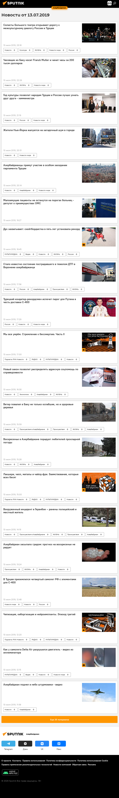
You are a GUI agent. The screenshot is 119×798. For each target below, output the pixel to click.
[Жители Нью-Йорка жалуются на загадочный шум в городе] (99, 138)
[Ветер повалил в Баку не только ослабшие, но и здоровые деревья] (99, 412)
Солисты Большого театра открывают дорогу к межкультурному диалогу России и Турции (31, 26)
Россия (71, 50)
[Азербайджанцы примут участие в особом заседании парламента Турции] (99, 173)
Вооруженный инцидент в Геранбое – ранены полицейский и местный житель (39, 511)
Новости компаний (62, 764)
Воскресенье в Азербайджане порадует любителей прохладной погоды (41, 441)
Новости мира (55, 50)
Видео (28, 254)
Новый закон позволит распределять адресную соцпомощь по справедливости (40, 371)
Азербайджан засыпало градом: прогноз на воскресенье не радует (39, 546)
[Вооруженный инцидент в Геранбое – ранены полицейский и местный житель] (99, 517)
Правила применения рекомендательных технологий (26, 764)
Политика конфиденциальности (61, 760)
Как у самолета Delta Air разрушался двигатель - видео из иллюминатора (38, 651)
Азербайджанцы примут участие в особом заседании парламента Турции (35, 167)
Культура (23, 50)
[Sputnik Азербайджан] (14, 5)
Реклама (92, 764)
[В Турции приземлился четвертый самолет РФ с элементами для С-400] (99, 587)
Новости (8, 50)
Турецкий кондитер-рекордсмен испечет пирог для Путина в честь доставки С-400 (39, 301)
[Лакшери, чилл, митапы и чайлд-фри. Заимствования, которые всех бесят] (99, 482)
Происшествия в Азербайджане (32, 429)
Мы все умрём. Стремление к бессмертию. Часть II (34, 334)
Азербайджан (25, 190)
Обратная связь (79, 764)
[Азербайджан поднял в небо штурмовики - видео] (99, 692)
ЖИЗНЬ (38, 50)
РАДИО (35, 359)
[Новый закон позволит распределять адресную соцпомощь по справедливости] (99, 377)
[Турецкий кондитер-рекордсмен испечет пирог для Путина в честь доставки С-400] (99, 307)
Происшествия (58, 289)
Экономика (24, 394)
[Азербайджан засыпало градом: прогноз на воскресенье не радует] (99, 552)
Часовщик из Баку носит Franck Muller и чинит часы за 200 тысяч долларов (38, 61)
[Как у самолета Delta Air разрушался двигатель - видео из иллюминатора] (99, 657)
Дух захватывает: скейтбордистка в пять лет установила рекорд (41, 229)
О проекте (6, 760)
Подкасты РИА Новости (14, 359)
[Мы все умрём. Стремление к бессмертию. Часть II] (99, 342)
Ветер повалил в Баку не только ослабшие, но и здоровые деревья (38, 406)
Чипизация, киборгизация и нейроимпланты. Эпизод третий (39, 614)
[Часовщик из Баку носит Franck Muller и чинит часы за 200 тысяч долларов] (99, 68)
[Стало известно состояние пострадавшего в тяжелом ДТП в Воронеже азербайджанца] (99, 272)
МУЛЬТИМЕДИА (11, 254)
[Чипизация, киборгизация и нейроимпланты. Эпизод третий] (99, 622)
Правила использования (33, 760)
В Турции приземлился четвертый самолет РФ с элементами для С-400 (39, 581)
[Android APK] (10, 772)
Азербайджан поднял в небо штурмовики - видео (32, 684)
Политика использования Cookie (92, 760)
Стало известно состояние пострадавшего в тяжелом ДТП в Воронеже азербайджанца (39, 266)
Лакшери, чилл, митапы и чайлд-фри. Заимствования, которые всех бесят (41, 476)
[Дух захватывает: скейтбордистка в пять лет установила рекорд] (99, 237)
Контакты (16, 760)
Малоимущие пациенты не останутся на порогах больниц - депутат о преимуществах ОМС (38, 202)
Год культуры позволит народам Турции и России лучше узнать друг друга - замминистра (41, 97)
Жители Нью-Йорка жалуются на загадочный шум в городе (39, 130)
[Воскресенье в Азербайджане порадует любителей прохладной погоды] (99, 447)
